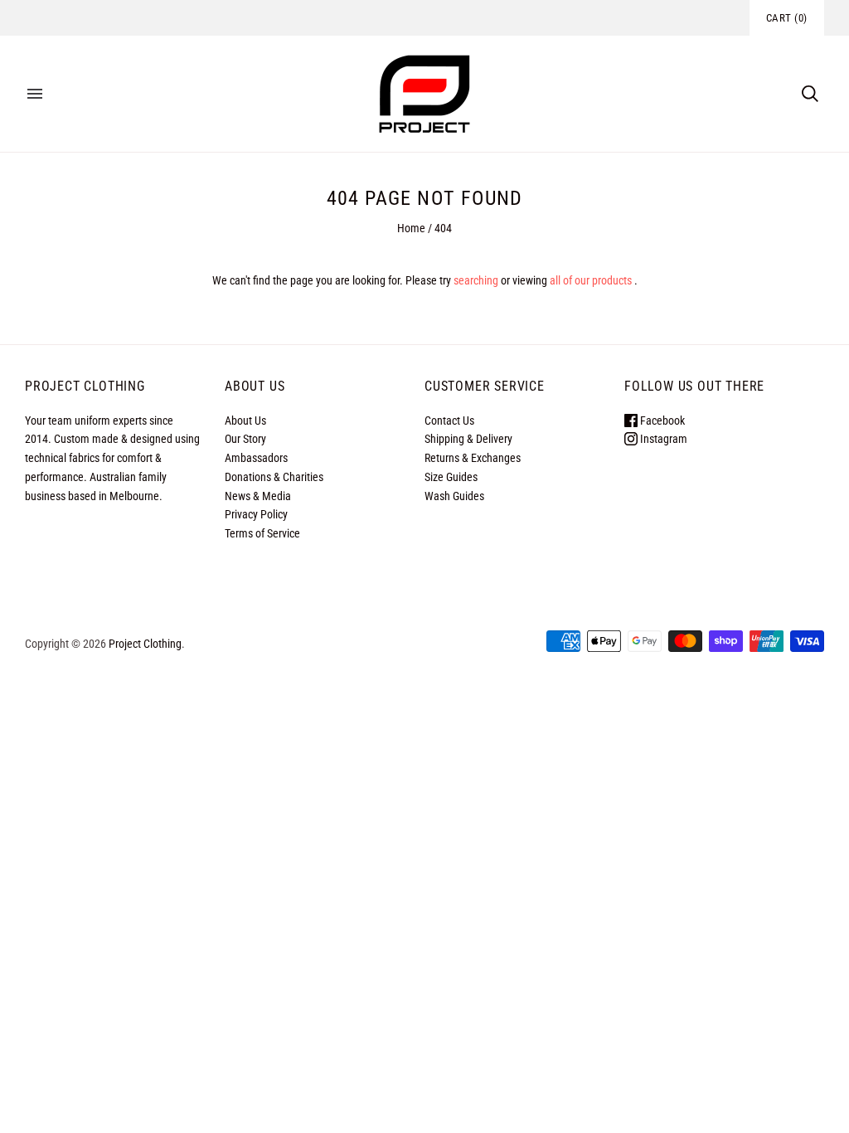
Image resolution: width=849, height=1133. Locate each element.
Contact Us (449, 420)
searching (476, 280)
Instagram (662, 438)
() (787, 18)
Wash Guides (454, 496)
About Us (245, 420)
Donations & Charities (274, 477)
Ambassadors (256, 457)
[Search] (810, 94)
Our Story (245, 438)
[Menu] (35, 93)
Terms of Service (262, 533)
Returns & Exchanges (472, 457)
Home (411, 228)
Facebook (661, 420)
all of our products (591, 280)
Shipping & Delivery (468, 438)
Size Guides (451, 477)
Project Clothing (145, 643)
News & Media (258, 496)
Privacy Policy (256, 514)
